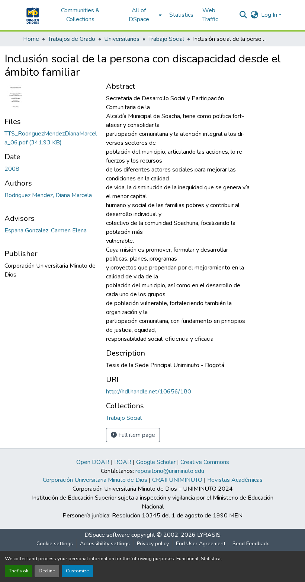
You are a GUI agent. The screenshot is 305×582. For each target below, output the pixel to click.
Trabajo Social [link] (166, 39)
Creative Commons (204, 462)
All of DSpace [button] (139, 14)
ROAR (122, 462)
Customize (77, 571)
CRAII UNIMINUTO (177, 480)
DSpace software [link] (107, 535)
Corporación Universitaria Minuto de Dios (95, 480)
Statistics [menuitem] (181, 15)
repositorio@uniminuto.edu (169, 471)
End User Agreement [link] (200, 543)
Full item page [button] (136, 435)
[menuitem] (141, 15)
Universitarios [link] (121, 39)
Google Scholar (156, 462)
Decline (47, 571)
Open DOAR (92, 462)
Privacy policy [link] (153, 543)
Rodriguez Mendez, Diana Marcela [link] (48, 195)
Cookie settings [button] (54, 543)
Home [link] (31, 39)
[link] (50, 138)
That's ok (18, 571)
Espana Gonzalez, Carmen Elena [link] (45, 230)
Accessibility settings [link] (105, 543)
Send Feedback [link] (250, 543)
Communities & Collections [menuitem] (80, 14)
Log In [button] (270, 15)
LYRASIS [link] (209, 535)
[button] (32, 15)
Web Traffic (210, 14)
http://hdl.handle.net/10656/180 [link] (148, 392)
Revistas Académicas (235, 480)
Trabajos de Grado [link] (71, 39)
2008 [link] (11, 169)
